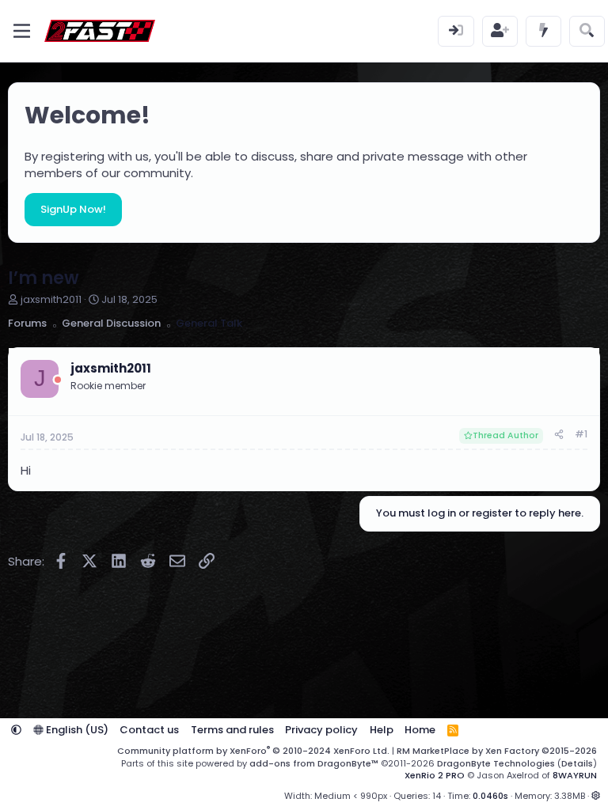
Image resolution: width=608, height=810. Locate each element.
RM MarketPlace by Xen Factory (497, 750)
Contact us (149, 729)
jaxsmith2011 (51, 299)
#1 (581, 434)
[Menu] (21, 31)
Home (420, 729)
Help (381, 729)
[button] (16, 730)
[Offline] (57, 380)
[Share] (559, 435)
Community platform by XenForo (253, 750)
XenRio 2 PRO (435, 775)
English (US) (76, 729)
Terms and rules (232, 729)
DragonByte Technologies (496, 763)
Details (577, 763)
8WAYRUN (575, 775)
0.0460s (490, 795)
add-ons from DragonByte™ (313, 763)
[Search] (587, 31)
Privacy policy (321, 729)
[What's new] (543, 31)
